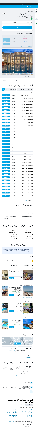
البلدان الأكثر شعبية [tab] (29, 404)
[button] (1, 4)
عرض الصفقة (11, 278)
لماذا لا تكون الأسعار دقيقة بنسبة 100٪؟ (25, 428)
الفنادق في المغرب (30, 409)
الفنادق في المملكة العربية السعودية (27, 411)
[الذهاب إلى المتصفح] (36, 18)
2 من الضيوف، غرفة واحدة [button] (27, 24)
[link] (26, 281)
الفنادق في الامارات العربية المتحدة (12, 412)
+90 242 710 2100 (29, 17)
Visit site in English (12, 3)
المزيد (32, 210)
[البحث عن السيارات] (36, 14)
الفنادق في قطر (15, 409)
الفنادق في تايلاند (14, 416)
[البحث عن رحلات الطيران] (36, 10)
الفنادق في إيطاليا (30, 416)
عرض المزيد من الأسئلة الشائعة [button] (17, 375)
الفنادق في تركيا (14, 411)
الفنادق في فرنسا (30, 415)
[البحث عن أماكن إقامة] (36, 12)
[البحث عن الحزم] (36, 16)
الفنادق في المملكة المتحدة (13, 415)
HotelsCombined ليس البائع (27, 424)
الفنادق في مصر (14, 413)
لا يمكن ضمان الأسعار (11, 421)
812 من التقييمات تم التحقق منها (23, 19)
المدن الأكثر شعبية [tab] (21, 404)
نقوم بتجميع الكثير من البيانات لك (26, 426)
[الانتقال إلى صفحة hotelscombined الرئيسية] (30, 6)
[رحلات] (36, 21)
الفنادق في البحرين (30, 413)
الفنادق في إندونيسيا (30, 412)
